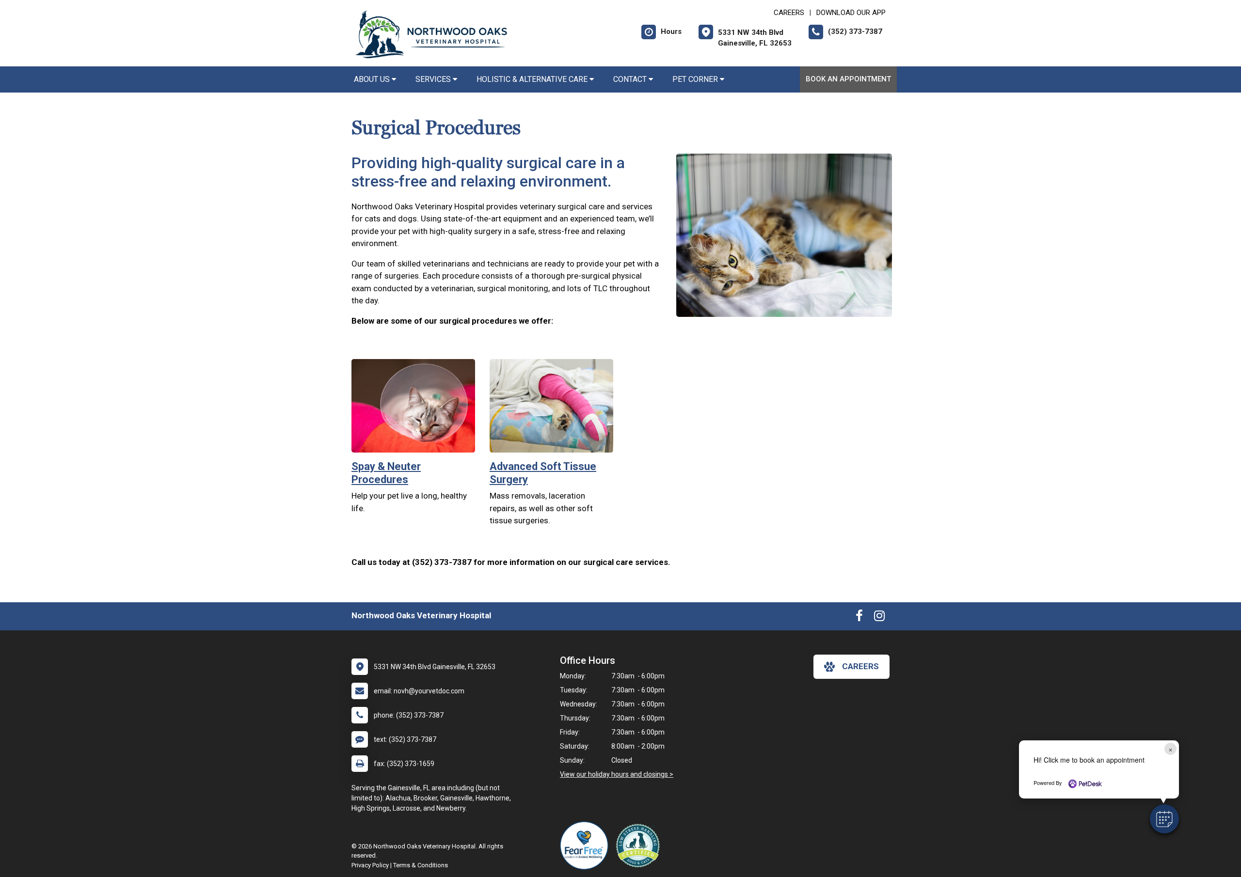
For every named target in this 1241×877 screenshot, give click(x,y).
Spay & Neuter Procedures (386, 472)
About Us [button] (373, 79)
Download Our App (851, 12)
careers (860, 666)
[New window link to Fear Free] (586, 845)
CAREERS (789, 12)
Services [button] (434, 79)
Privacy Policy (370, 865)
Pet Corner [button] (696, 79)
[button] (1164, 818)
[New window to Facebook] (859, 618)
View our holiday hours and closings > (616, 774)
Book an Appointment (848, 79)
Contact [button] (631, 79)
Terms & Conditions (420, 865)
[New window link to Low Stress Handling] (640, 845)
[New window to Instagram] (879, 618)
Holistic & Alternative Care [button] (533, 79)
